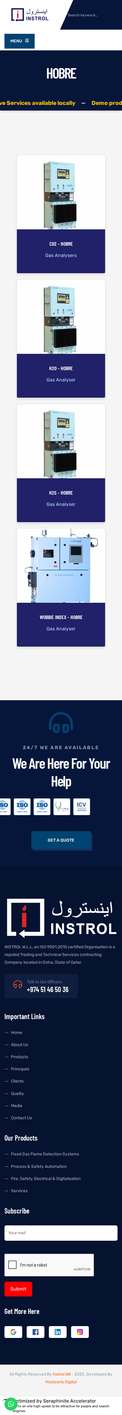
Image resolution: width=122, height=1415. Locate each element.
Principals (20, 1069)
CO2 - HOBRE (61, 244)
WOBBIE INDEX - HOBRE (61, 617)
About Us (19, 1044)
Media (16, 1105)
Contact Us (21, 1118)
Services (19, 1190)
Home (16, 1032)
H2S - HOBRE (61, 493)
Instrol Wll (61, 1374)
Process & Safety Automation (39, 1166)
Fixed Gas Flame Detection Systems (45, 1154)
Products (19, 1057)
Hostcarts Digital (61, 1381)
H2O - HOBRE (61, 368)
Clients (17, 1081)
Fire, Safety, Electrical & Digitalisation (46, 1178)
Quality (17, 1093)
